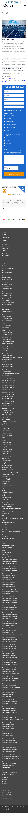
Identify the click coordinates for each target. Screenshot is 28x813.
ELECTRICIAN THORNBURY (8, 415)
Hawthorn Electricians (7, 447)
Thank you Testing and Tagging (9, 747)
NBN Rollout (5, 483)
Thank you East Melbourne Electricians (10, 619)
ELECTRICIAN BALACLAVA (8, 384)
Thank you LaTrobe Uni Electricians (9, 664)
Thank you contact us (6, 611)
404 (3, 270)
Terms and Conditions (6, 552)
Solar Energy (9, 118)
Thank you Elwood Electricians (8, 625)
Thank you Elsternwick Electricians (9, 623)
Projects (4, 501)
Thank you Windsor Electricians (9, 763)
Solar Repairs (5, 534)
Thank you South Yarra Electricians (9, 737)
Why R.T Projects (6, 236)
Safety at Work (5, 513)
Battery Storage (9, 121)
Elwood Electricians (6, 419)
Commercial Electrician (7, 345)
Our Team (4, 488)
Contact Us (4, 240)
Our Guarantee (5, 237)
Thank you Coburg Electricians (8, 604)
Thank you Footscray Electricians (9, 637)
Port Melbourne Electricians (8, 495)
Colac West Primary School (8, 341)
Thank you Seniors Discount (8, 724)
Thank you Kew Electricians (8, 659)
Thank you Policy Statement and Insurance (11, 705)
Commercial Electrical (11, 124)
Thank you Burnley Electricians (8, 586)
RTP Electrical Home (6, 510)
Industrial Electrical (6, 456)
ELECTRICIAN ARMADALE (8, 382)
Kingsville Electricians (7, 465)
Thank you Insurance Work (8, 653)
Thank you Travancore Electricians (9, 753)
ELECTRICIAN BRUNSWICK (8, 385)
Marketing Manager (6, 478)
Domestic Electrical (10, 127)
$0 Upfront (4, 265)
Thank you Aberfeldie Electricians (9, 561)
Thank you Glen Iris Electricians (9, 643)
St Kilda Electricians (6, 541)
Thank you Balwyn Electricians (8, 575)
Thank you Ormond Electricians (9, 692)
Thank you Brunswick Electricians (9, 582)
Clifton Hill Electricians (7, 337)
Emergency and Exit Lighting (8, 423)
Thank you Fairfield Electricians (9, 630)
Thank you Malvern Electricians (9, 669)
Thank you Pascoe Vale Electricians (9, 701)
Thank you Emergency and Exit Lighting (10, 628)
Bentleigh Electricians (7, 304)
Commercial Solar (6, 348)
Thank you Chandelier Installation (9, 600)
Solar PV (4, 533)
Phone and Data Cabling (7, 492)
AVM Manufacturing (6, 297)
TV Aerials (4, 770)
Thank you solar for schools (8, 728)
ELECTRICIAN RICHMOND (8, 408)
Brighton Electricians (6, 309)
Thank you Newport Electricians (9, 685)
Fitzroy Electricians (6, 430)
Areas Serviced (5, 290)
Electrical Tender (10, 115)
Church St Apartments (7, 336)
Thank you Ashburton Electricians (9, 570)
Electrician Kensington (7, 398)
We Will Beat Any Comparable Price (10, 776)
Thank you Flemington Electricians (9, 635)
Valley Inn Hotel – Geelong (8, 774)
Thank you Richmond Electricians (9, 715)
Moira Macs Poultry (6, 481)
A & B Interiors (5, 275)
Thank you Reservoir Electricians (9, 714)
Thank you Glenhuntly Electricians (9, 644)
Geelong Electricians (6, 442)
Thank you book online (7, 579)
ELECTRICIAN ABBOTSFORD (8, 378)
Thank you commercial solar (8, 609)
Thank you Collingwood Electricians (10, 605)
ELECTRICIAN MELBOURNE (8, 401)
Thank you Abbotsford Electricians (9, 559)
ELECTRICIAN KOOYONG (7, 400)
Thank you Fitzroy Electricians (8, 632)
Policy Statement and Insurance (9, 494)
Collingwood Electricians (7, 343)
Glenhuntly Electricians (7, 446)
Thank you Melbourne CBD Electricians (10, 673)
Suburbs (4, 543)
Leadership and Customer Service (9, 470)
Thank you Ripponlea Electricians (9, 717)
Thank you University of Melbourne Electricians (12, 754)
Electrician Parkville (6, 405)
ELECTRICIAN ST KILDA (7, 414)
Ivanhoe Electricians (6, 460)
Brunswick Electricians (7, 311)
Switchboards (5, 550)
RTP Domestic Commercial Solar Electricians (11, 508)
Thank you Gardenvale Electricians (9, 639)
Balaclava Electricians (7, 298)
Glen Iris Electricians (6, 444)
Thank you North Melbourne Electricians (11, 687)
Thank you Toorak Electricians (8, 751)
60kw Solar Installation (7, 272)
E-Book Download (6, 362)
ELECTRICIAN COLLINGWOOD (9, 391)
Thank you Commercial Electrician (9, 607)
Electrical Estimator (6, 371)
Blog (3, 306)
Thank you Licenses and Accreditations (10, 667)
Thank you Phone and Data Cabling (9, 703)
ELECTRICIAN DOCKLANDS (8, 394)
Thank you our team (6, 696)
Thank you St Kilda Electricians (8, 740)
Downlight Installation (7, 360)
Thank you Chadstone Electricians (9, 598)
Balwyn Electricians (6, 300)
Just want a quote (9, 145)
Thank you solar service (7, 733)
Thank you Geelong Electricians (9, 641)
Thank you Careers (6, 593)
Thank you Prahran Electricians (9, 708)
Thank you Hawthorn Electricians (9, 646)
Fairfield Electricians (6, 424)
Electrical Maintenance (7, 375)
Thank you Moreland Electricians (9, 680)
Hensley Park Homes (6, 451)
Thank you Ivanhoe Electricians (9, 655)
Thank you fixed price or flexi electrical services (12, 634)
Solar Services (5, 536)
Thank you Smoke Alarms (7, 726)
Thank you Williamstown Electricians (10, 761)
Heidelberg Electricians (7, 449)
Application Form (5, 286)
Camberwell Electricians (7, 320)
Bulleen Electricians (6, 313)
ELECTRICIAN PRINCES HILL (8, 407)
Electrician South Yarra (7, 410)
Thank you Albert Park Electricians (9, 563)
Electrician (4, 376)
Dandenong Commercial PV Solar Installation (12, 357)
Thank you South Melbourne (8, 735)
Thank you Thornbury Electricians (9, 749)
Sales (3, 515)
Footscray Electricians (7, 435)
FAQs (3, 239)
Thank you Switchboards (7, 744)
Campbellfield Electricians (7, 321)
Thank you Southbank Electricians (9, 738)
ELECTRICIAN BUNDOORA (8, 387)
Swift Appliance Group (7, 547)
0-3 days (8, 137)
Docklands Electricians (7, 359)
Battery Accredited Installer (8, 302)
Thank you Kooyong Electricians (9, 662)
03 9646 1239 (10, 78)
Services (4, 781)
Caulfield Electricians (6, 329)
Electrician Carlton (6, 389)
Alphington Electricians (7, 284)
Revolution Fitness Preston (8, 504)
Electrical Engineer (6, 369)
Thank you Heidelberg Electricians (9, 648)
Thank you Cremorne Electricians (9, 612)
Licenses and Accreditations (8, 474)
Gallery (3, 437)
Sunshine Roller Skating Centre (8, 545)
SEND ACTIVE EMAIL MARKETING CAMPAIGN (12, 518)
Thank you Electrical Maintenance (9, 621)
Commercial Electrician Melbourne (9, 346)
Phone (3, 490)
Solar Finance (5, 524)
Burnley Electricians (6, 314)
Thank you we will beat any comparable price (11, 756)
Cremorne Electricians (7, 355)
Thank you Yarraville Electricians (9, 765)
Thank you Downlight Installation (9, 616)
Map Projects (5, 476)
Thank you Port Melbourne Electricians (10, 706)
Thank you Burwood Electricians (9, 588)
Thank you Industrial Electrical (8, 651)
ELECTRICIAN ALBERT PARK (8, 380)
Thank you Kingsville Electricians (9, 660)
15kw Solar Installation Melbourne (9, 268)
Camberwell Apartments (7, 318)
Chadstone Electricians (7, 332)
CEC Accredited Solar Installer (8, 330)
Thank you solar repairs (7, 731)
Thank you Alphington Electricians (9, 564)
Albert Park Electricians (7, 282)
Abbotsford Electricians (7, 279)
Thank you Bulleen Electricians (8, 584)
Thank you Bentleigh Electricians (9, 577)
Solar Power (4, 529)
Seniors (3, 520)
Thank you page (5, 698)
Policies (4, 252)
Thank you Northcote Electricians (9, 689)
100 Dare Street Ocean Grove (8, 266)
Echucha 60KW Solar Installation (9, 368)
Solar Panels (4, 527)
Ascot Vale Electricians (7, 291)
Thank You (4, 557)
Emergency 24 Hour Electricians (9, 421)
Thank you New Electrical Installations (10, 683)
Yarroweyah (4, 779)
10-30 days (8, 143)
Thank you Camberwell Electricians (9, 589)
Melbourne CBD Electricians (8, 479)
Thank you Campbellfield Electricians (10, 591)
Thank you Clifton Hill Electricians (9, 602)
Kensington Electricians (7, 462)
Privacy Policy (5, 248)
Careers (4, 323)
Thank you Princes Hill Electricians (9, 712)
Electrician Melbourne (7, 403)
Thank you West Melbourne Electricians (10, 758)
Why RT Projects (6, 777)
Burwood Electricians (6, 316)
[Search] (21, 6)
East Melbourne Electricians (8, 366)
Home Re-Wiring (5, 453)
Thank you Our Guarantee (7, 694)
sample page (4, 517)
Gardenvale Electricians (7, 439)
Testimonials (5, 554)
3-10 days (8, 140)
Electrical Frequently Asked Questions (10, 373)
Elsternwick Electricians (7, 417)
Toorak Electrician (6, 767)
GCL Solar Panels (6, 440)
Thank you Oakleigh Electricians (9, 690)
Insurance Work (5, 458)
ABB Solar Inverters (6, 277)
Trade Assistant (5, 769)
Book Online (4, 307)
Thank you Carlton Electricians (8, 595)
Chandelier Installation (7, 334)
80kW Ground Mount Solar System (9, 274)
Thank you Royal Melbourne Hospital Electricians (12, 719)
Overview (4, 250)
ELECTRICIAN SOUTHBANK (8, 412)
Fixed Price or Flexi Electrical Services (10, 431)
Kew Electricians (5, 463)
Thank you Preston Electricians (9, 710)
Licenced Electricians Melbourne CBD (10, 472)
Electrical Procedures (6, 253)
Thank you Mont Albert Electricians (9, 676)
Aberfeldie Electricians (7, 281)
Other (7, 130)
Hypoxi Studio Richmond (7, 455)
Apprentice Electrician (7, 288)
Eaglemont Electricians (7, 364)
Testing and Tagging (6, 556)
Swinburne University (6, 549)
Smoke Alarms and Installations (8, 522)
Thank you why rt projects (7, 760)
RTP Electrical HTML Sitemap (8, 511)
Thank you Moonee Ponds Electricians (10, 678)
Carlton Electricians (6, 325)
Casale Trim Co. (5, 327)
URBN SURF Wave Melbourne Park (9, 772)
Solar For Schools (6, 525)
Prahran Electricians (6, 497)
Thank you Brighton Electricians (9, 580)
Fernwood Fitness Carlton (7, 428)
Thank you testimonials (7, 745)
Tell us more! (7, 149)
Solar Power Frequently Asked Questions (11, 531)
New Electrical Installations (8, 485)
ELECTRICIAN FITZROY (7, 396)
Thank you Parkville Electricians (9, 699)
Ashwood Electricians (6, 295)
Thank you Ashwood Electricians (9, 572)
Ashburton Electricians (7, 293)
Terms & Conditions (6, 246)
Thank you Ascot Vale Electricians (9, 568)
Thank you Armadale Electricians (9, 566)
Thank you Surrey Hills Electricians (9, 742)
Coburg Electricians (6, 339)
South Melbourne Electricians (8, 538)
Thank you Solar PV (6, 729)
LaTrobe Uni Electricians (7, 469)
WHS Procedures (6, 255)
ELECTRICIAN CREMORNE (8, 392)
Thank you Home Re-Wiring (8, 650)
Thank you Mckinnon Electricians (9, 671)
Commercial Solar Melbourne (8, 353)
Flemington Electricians (7, 433)
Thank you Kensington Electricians (9, 657)
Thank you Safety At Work (7, 721)
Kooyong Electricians (6, 467)
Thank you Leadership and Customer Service (11, 666)
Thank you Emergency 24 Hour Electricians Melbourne (14, 627)
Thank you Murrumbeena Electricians (10, 682)
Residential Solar (5, 502)
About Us (4, 234)
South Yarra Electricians (7, 540)
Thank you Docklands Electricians (9, 614)
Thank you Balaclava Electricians (9, 573)
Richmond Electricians (7, 506)
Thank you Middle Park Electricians (9, 674)
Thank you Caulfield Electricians (9, 596)
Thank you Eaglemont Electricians (9, 618)
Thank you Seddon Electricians (8, 722)
